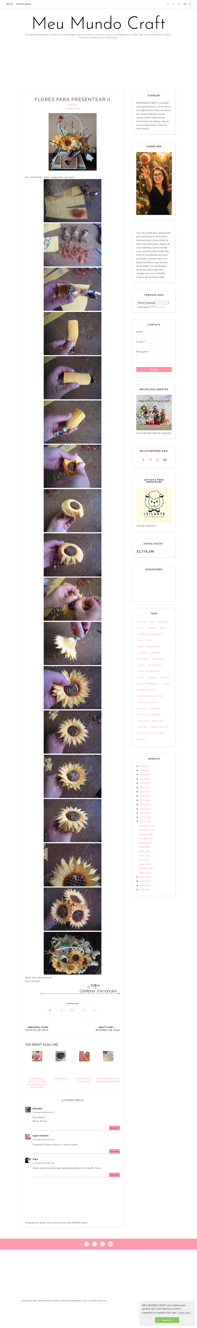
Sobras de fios (159, 727)
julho (142, 846)
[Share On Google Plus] (72, 1010)
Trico (149, 640)
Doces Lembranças (148, 683)
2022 (143, 778)
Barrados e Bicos (147, 690)
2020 (143, 787)
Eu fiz (140, 628)
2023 (143, 774)
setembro (144, 838)
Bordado (153, 677)
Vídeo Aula (158, 659)
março (142, 864)
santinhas (143, 720)
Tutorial (142, 652)
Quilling (142, 727)
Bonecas (142, 708)
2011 (143, 876)
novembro (144, 829)
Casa (140, 640)
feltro (166, 683)
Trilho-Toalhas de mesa (151, 733)
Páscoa (141, 714)
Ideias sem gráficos (148, 671)
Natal (163, 628)
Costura (152, 628)
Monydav (38, 1108)
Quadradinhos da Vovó (150, 696)
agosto (143, 842)
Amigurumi (143, 659)
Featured (163, 621)
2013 (143, 817)
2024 (143, 770)
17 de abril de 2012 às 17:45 (43, 1163)
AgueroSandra (40, 1135)
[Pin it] (84, 1010)
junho (142, 851)
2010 (143, 881)
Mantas (165, 677)
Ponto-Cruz (155, 665)
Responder (114, 1128)
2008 (143, 889)
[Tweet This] (50, 1010)
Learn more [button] (184, 1312)
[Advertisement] (98, 60)
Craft (152, 621)
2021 (143, 783)
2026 (143, 766)
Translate (161, 306)
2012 (143, 821)
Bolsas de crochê (147, 702)
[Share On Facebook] (61, 1010)
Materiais (157, 720)
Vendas (141, 739)
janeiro (143, 872)
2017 (143, 800)
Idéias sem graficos (148, 646)
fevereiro (144, 868)
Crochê (72, 105)
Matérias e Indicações (150, 634)
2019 (143, 791)
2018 (143, 795)
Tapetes (154, 708)
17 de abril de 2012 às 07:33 (43, 1112)
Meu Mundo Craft (98, 24)
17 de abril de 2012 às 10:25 (43, 1139)
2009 (143, 885)
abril (142, 859)
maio (142, 855)
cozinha (155, 652)
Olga (35, 1159)
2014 (143, 812)
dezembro (144, 825)
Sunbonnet (155, 714)
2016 (143, 804)
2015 (143, 808)
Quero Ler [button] (167, 1320)
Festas (141, 665)
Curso (141, 677)
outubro (143, 834)
